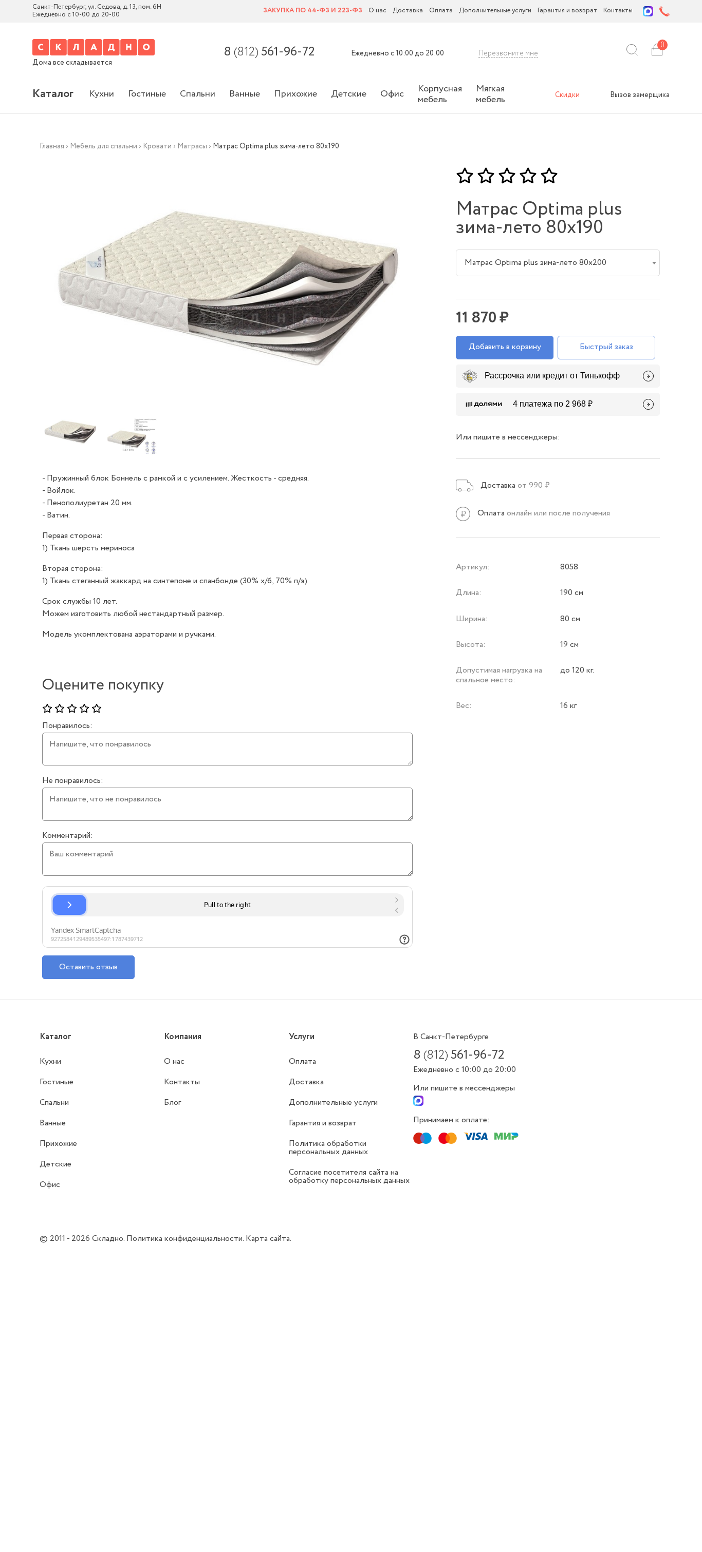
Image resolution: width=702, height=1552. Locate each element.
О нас (377, 11)
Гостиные (147, 94)
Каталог (52, 94)
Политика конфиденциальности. (186, 1238)
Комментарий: (67, 835)
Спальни (197, 94)
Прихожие (295, 94)
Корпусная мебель (440, 94)
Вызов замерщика (640, 95)
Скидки (567, 95)
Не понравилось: (72, 780)
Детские (348, 94)
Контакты (618, 11)
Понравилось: (67, 726)
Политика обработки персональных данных (328, 1148)
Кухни (101, 94)
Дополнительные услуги (495, 11)
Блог (172, 1102)
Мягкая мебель (490, 94)
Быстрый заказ (606, 347)
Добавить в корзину (505, 347)
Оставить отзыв (88, 967)
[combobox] (558, 263)
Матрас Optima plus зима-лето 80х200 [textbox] (535, 263)
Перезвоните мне (508, 53)
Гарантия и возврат (567, 11)
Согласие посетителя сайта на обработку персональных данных (349, 1176)
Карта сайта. (268, 1238)
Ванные (244, 94)
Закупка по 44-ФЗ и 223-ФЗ (312, 11)
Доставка (408, 11)
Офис (392, 94)
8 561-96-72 (269, 52)
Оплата (441, 11)
